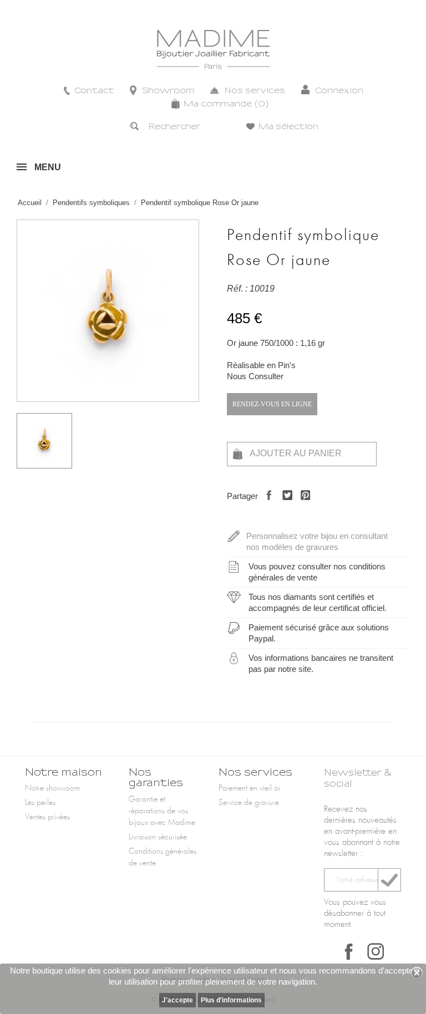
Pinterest (303, 504)
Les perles (40, 802)
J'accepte (177, 1000)
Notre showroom (52, 788)
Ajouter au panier (295, 453)
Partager (266, 504)
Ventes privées (47, 817)
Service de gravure (249, 802)
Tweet (284, 504)
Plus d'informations (231, 1000)
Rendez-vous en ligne (272, 404)
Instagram (375, 951)
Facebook (349, 951)
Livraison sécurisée (158, 837)
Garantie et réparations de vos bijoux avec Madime (162, 811)
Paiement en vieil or (250, 788)
